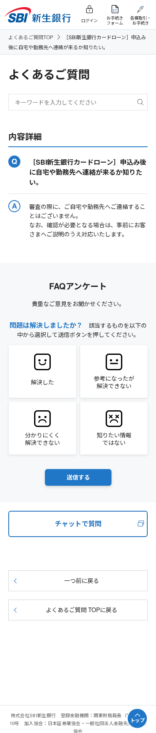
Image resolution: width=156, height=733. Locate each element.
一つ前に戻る (81, 580)
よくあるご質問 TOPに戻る (81, 609)
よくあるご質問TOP (30, 36)
